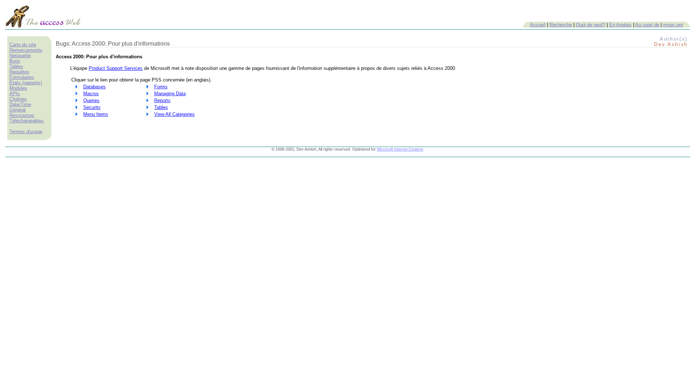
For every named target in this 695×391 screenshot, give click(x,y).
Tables (16, 66)
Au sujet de (647, 25)
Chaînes (18, 99)
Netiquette (20, 55)
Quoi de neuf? (590, 25)
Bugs (14, 61)
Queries (91, 100)
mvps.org (673, 25)
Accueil (538, 25)
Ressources (21, 115)
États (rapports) (25, 82)
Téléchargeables (26, 120)
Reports (162, 100)
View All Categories (174, 114)
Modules (18, 88)
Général (17, 110)
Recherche (560, 25)
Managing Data (170, 93)
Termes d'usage (25, 131)
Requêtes (19, 72)
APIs (14, 93)
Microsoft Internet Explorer (400, 149)
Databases (94, 86)
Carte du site (22, 44)
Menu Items (95, 114)
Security (92, 107)
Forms (161, 86)
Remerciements (25, 50)
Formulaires (21, 77)
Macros (91, 93)
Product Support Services (116, 68)
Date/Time (20, 104)
